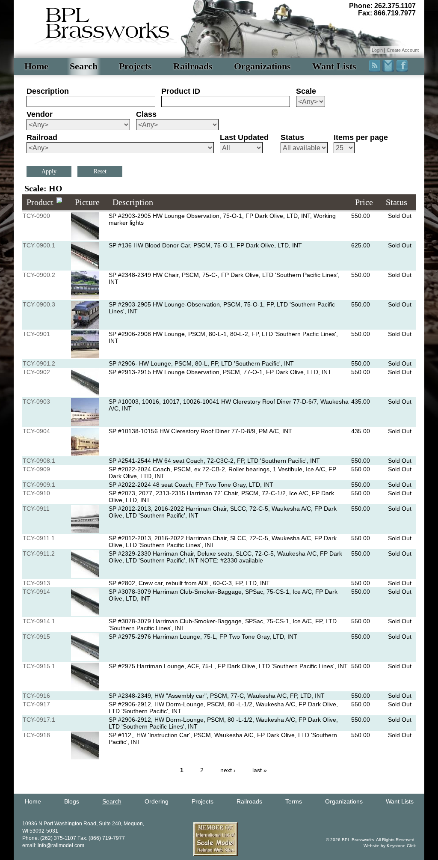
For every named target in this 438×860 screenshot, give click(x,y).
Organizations (262, 66)
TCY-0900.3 (39, 304)
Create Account (403, 50)
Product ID (180, 91)
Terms (293, 801)
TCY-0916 (36, 695)
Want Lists (334, 66)
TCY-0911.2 (39, 553)
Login (377, 50)
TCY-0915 (36, 636)
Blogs (71, 801)
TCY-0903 (36, 401)
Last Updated (244, 137)
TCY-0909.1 (39, 484)
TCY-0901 (36, 333)
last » (259, 770)
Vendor (40, 114)
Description (48, 91)
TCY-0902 (36, 372)
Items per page (361, 137)
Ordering (157, 801)
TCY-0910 (36, 493)
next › (228, 770)
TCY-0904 (36, 431)
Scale (306, 91)
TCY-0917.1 (39, 719)
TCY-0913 (36, 583)
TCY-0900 (36, 215)
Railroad (42, 137)
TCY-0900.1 (39, 245)
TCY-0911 (36, 508)
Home (36, 66)
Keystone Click (401, 845)
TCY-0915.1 (39, 666)
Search (84, 66)
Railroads (193, 66)
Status (292, 137)
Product (40, 202)
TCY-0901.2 (39, 363)
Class (146, 114)
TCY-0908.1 (39, 460)
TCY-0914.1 (39, 621)
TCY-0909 (36, 469)
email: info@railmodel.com (53, 845)
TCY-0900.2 (39, 274)
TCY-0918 (36, 735)
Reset (100, 171)
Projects (135, 66)
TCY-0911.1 (39, 538)
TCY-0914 (36, 591)
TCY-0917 (36, 704)
